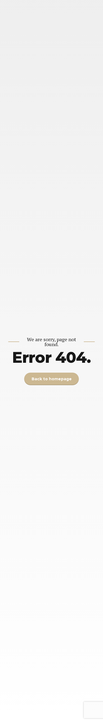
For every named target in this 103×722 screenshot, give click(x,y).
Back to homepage (52, 378)
